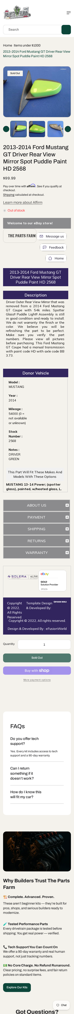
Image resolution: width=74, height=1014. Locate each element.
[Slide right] (68, 129)
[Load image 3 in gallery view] (55, 129)
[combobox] (37, 29)
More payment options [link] (37, 679)
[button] (68, 13)
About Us (36, 505)
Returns (37, 540)
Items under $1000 (27, 45)
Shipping (8, 194)
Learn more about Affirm (22, 202)
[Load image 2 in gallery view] (37, 129)
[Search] (66, 29)
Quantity (9, 643)
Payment (36, 517)
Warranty (36, 552)
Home (7, 45)
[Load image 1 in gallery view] (18, 129)
